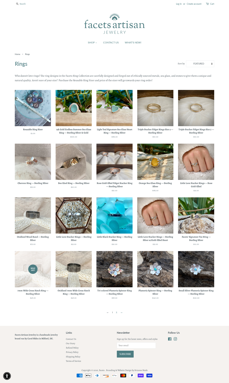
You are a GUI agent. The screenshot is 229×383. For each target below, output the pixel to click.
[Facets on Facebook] (170, 339)
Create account (194, 3)
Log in (179, 3)
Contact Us (111, 42)
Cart (212, 3)
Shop (91, 42)
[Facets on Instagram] (175, 339)
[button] (7, 376)
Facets (102, 370)
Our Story (70, 343)
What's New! (133, 42)
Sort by (181, 63)
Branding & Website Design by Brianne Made (127, 370)
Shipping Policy (73, 356)
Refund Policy (72, 347)
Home (17, 54)
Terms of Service (73, 361)
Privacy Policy (72, 352)
